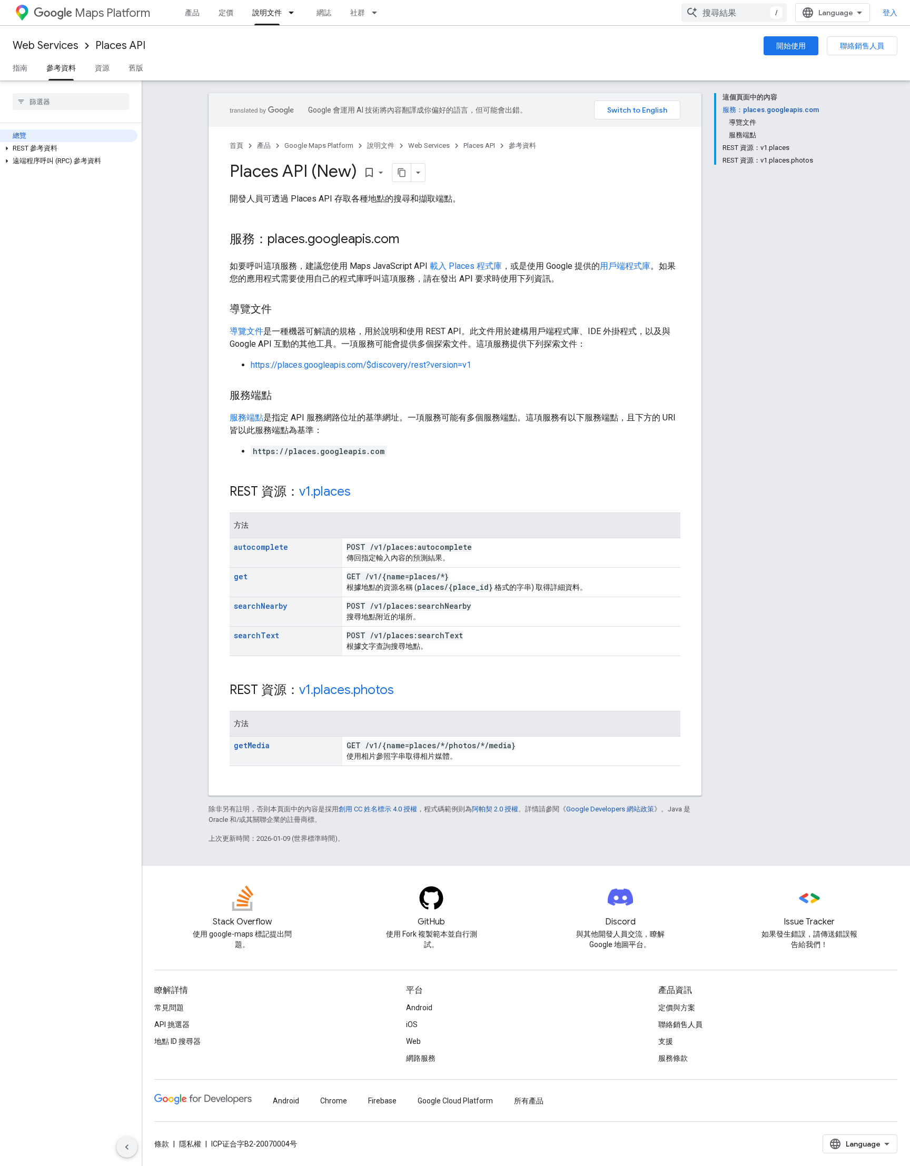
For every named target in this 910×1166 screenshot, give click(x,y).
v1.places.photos (346, 690)
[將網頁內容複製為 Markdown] (401, 173)
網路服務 (421, 1058)
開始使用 (791, 46)
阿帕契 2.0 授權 (495, 809)
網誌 (323, 12)
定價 (226, 12)
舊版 (135, 68)
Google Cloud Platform (455, 1101)
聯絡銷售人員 (862, 46)
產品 (192, 12)
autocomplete (261, 547)
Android (419, 1007)
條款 (161, 1144)
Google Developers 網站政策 (610, 809)
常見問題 (169, 1007)
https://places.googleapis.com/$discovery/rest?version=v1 (361, 365)
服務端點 (246, 418)
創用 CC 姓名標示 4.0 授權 (378, 809)
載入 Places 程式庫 (466, 266)
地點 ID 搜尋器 (177, 1041)
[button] (68, 148)
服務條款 (673, 1058)
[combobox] (734, 12)
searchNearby (260, 606)
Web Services (45, 45)
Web (413, 1041)
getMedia (252, 745)
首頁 (236, 145)
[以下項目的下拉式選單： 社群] (377, 12)
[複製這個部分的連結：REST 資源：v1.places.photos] (404, 691)
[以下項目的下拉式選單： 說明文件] (294, 12)
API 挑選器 (172, 1024)
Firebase (382, 1101)
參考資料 (61, 68)
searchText (256, 635)
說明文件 (267, 12)
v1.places (325, 491)
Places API (120, 45)
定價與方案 (676, 1007)
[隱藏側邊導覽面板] (126, 1147)
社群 (357, 12)
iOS (412, 1024)
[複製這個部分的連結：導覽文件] (282, 310)
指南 (20, 68)
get (241, 576)
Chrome (333, 1101)
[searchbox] (71, 101)
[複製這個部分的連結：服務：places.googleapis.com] (409, 240)
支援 (665, 1041)
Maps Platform (112, 13)
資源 (102, 68)
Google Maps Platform (318, 145)
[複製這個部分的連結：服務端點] (282, 396)
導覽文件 (246, 331)
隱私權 (190, 1144)
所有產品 (528, 1101)
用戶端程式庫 (625, 266)
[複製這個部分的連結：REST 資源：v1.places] (361, 492)
